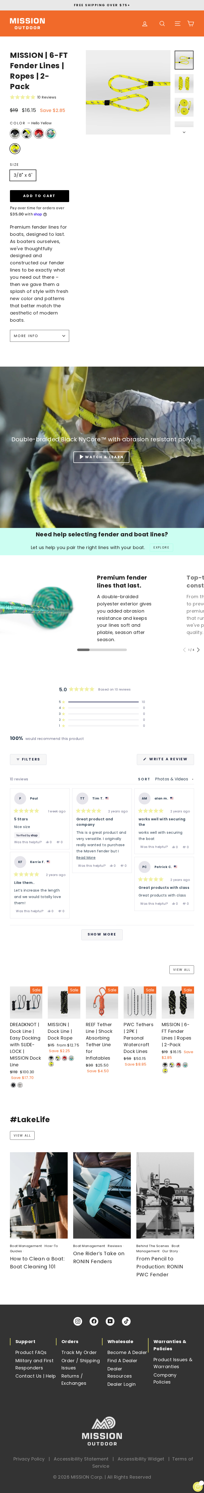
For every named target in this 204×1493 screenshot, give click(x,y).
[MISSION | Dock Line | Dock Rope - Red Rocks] (64, 1058)
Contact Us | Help (35, 1376)
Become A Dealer (127, 1352)
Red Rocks (39, 134)
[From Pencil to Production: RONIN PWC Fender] (165, 1195)
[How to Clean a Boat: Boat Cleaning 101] (39, 1195)
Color (30, 123)
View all (181, 970)
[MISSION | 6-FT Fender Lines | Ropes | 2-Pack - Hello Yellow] (165, 1070)
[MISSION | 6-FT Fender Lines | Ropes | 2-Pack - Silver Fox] (171, 1065)
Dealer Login (121, 1384)
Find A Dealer (122, 1360)
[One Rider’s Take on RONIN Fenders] (102, 1195)
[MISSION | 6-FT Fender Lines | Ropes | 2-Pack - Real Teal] (185, 1065)
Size (14, 164)
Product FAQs (31, 1352)
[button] (39, 97)
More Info (26, 335)
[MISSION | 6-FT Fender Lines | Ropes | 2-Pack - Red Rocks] (178, 1065)
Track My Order (79, 1352)
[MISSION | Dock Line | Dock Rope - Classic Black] (51, 1058)
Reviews (115, 1246)
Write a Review (171, 760)
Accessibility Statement (81, 1459)
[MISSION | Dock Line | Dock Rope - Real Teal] (71, 1058)
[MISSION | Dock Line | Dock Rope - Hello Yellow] (51, 1064)
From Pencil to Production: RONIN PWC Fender (159, 1266)
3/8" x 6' (23, 175)
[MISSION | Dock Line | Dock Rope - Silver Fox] (57, 1058)
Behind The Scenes (152, 1246)
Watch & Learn (104, 456)
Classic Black (15, 134)
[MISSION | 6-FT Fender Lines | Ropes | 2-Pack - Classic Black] (165, 1065)
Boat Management (26, 1246)
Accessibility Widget (141, 1459)
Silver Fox (27, 134)
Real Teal (51, 134)
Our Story (170, 1251)
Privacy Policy (29, 1459)
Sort (145, 779)
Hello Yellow (15, 149)
